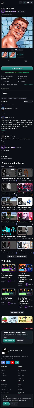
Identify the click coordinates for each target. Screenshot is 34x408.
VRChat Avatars (7, 79)
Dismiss (14, 404)
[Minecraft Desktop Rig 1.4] (9, 189)
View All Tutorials (17, 313)
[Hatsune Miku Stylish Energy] (9, 232)
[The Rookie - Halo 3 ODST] (9, 174)
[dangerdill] (32, 180)
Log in (3, 104)
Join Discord (20, 340)
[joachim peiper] (25, 232)
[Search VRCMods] (20, 2)
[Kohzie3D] (16, 253)
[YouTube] (12, 362)
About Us (4, 384)
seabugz (8, 147)
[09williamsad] (16, 180)
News (20, 373)
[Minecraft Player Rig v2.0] (9, 218)
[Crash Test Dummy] (25, 174)
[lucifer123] (32, 195)
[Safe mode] (24, 2)
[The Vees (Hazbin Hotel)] (25, 189)
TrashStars (8, 108)
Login (20, 384)
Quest (10, 84)
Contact (3, 387)
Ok (6, 404)
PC (3, 84)
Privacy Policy (5, 392)
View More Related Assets (17, 256)
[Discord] (28, 2)
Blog (2, 373)
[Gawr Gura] (25, 247)
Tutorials (3, 375)
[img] (17, 319)
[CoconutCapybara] (16, 195)
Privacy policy (22, 400)
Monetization (22, 370)
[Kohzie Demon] (9, 247)
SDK (15, 84)
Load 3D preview (17, 50)
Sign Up (20, 387)
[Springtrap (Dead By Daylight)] (9, 203)
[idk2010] (32, 238)
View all (3, 130)
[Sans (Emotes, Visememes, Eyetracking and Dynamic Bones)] (25, 203)
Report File (29, 328)
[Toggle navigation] (31, 2)
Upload (20, 389)
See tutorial (26, 72)
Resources (21, 375)
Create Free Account (9, 340)
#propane (4, 98)
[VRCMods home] (2, 2)
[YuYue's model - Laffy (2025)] (25, 218)
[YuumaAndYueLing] (32, 224)
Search (3, 370)
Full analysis (29, 84)
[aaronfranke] (16, 224)
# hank (15, 98)
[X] (8, 362)
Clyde (7, 136)
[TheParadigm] (16, 209)
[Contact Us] (17, 362)
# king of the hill (22, 98)
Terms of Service (6, 389)
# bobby (10, 98)
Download (18, 68)
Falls (6, 117)
